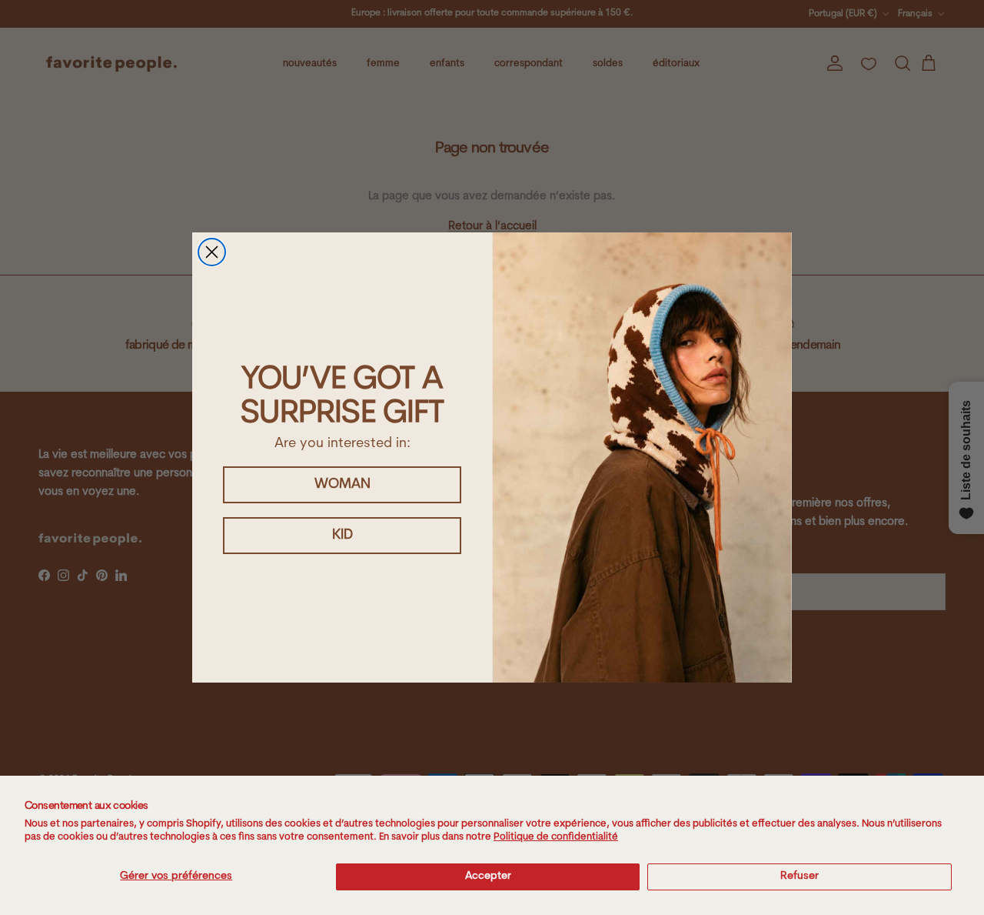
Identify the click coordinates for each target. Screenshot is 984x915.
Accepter (488, 876)
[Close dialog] (211, 252)
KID (342, 536)
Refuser (799, 876)
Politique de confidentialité (556, 837)
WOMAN (342, 485)
